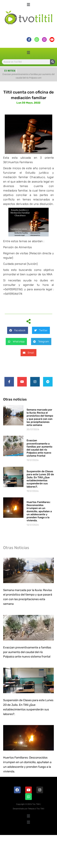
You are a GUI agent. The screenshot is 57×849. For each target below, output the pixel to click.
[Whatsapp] (28, 796)
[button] (28, 5)
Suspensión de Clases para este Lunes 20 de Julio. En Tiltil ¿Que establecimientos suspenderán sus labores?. (40, 479)
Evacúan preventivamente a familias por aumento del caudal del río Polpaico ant (28, 77)
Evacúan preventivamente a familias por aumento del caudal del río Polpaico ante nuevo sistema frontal (39, 448)
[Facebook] (17, 790)
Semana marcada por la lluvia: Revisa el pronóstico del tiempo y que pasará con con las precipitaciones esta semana (40, 417)
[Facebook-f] (9, 382)
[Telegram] (48, 382)
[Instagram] (35, 382)
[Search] (52, 61)
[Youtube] (22, 382)
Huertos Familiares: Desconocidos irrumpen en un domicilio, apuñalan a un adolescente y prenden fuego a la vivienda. (39, 511)
